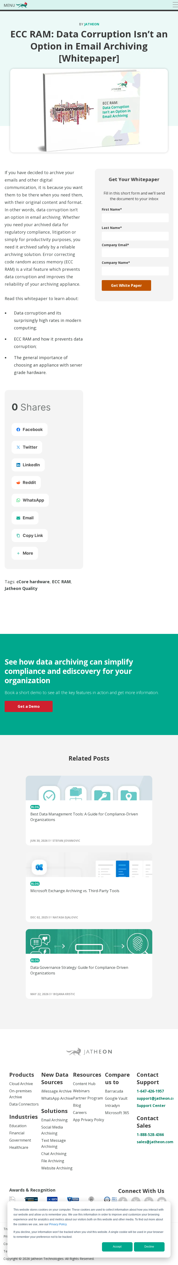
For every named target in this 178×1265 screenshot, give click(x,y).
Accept (117, 1246)
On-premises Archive (20, 1093)
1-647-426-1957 (150, 1091)
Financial (16, 1133)
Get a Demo (29, 706)
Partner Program (88, 1098)
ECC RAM (61, 581)
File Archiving (52, 1160)
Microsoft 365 (117, 1112)
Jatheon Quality (21, 588)
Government (20, 1140)
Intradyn (112, 1105)
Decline (149, 1246)
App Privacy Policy (88, 1119)
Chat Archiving (54, 1153)
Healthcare (18, 1147)
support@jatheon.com (153, 1098)
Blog (77, 1105)
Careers (80, 1112)
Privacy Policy (58, 1224)
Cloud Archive (21, 1083)
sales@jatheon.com (153, 1141)
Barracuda (114, 1091)
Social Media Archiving (52, 1130)
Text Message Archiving (53, 1143)
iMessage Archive (56, 1091)
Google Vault (116, 1098)
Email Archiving (54, 1120)
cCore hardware (33, 581)
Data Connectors (24, 1104)
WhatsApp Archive (57, 1098)
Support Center (151, 1105)
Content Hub (84, 1083)
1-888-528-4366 (150, 1134)
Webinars (81, 1090)
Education (17, 1125)
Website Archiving (57, 1168)
